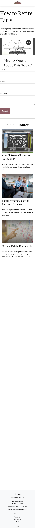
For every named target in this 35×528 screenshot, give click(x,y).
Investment (17, 519)
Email (2, 81)
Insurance (17, 524)
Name (2, 69)
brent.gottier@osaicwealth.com (17, 509)
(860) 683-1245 (19, 498)
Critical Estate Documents (17, 246)
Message (3, 93)
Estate (18, 522)
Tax (17, 526)
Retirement (17, 517)
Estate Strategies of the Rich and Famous (15, 202)
